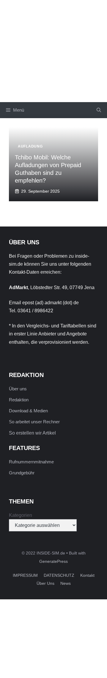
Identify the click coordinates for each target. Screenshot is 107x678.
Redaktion (19, 399)
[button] (99, 110)
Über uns (18, 388)
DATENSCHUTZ (59, 575)
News (65, 583)
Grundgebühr (21, 472)
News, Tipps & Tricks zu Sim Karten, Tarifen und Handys (53, 50)
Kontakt (87, 575)
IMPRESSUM (25, 575)
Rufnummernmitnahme (31, 461)
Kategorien (20, 515)
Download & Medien (28, 410)
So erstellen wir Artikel (32, 432)
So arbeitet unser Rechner (34, 421)
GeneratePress (53, 561)
